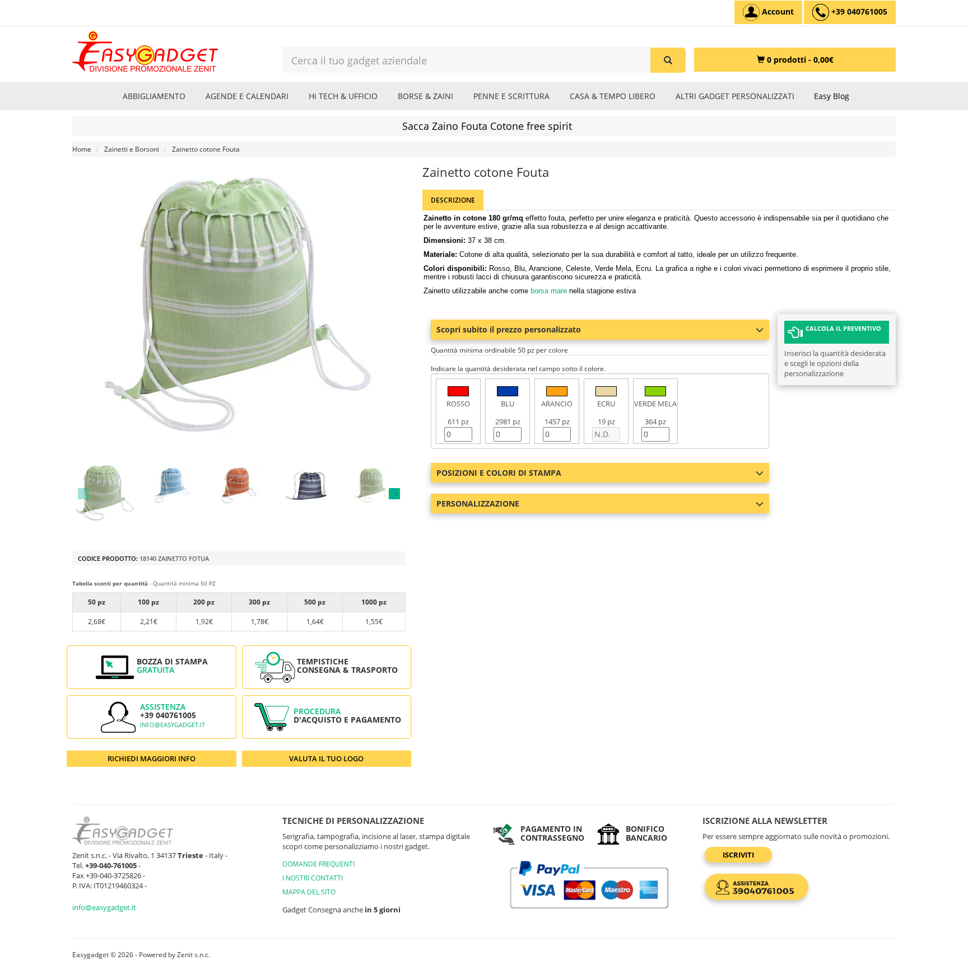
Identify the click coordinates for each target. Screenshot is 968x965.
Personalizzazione (477, 503)
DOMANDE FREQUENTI (318, 864)
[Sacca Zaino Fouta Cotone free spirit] (105, 493)
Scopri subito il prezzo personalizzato (508, 329)
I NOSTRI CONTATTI (312, 878)
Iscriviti (738, 855)
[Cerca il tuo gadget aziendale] (668, 60)
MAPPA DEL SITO (309, 892)
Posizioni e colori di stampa (498, 472)
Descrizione (453, 200)
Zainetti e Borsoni (131, 149)
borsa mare (548, 291)
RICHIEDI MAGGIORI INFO (152, 758)
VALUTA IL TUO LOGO (326, 758)
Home (81, 149)
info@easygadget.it (172, 725)
